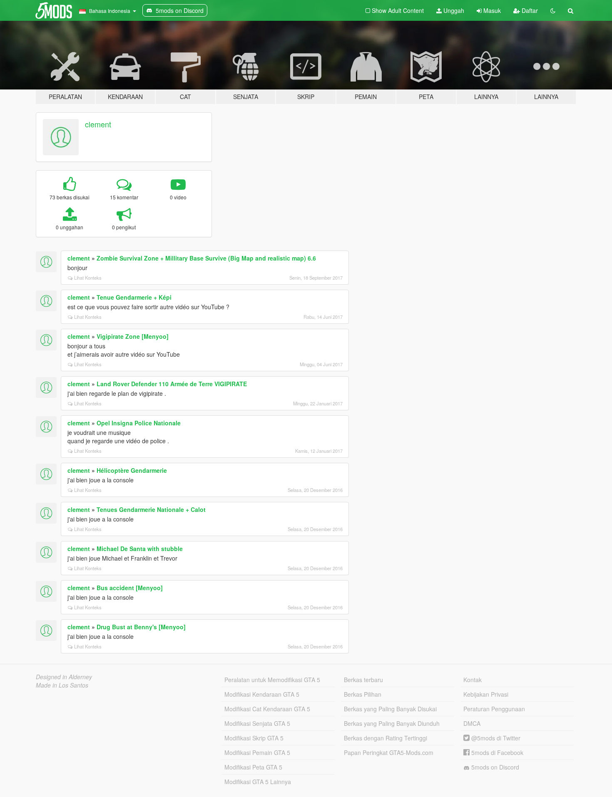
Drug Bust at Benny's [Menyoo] (141, 627)
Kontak (472, 679)
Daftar (529, 10)
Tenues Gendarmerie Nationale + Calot (151, 509)
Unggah (453, 10)
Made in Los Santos (62, 685)
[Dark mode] (553, 10)
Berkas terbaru (363, 679)
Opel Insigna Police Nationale (139, 423)
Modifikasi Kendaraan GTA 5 (261, 694)
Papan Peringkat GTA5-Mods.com (388, 752)
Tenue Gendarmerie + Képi (134, 297)
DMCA (471, 723)
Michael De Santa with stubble (140, 548)
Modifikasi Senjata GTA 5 (257, 723)
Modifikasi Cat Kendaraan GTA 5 (267, 709)
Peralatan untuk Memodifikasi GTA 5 (272, 679)
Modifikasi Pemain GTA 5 (257, 752)
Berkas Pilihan (362, 694)
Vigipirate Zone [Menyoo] (133, 336)
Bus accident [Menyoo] (130, 587)
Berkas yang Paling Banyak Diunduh (392, 723)
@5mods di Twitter (495, 738)
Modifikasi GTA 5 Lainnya (257, 781)
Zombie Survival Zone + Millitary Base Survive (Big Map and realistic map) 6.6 (206, 258)
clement (98, 124)
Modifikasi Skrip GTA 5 (254, 738)
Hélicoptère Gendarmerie (132, 470)
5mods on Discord (494, 767)
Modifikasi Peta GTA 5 (253, 767)
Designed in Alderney (64, 677)
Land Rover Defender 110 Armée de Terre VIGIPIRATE (172, 384)
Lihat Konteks (88, 277)
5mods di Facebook (496, 752)
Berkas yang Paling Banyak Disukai (390, 709)
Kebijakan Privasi (485, 694)
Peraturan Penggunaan (494, 709)
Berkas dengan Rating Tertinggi (385, 738)
